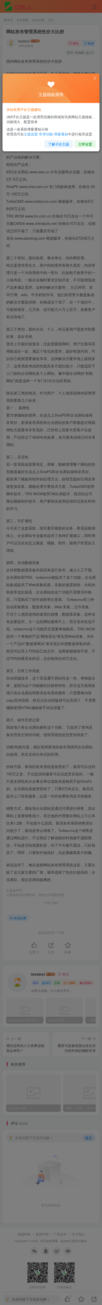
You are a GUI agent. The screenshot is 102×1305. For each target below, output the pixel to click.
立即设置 (85, 144)
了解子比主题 (58, 144)
